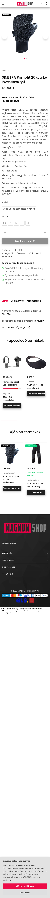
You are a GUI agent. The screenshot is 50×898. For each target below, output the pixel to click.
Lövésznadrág (33, 480)
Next (45, 36)
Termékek (7, 256)
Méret (5, 216)
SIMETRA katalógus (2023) (16, 327)
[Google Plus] (7, 574)
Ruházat (36, 253)
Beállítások (25, 893)
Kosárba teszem (23, 241)
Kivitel (5, 202)
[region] (25, 877)
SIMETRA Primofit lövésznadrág (35, 485)
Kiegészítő (7, 393)
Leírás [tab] (5, 300)
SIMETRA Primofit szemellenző (35, 386)
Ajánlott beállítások (25, 886)
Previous (4, 36)
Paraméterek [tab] (33, 300)
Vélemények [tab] (17, 300)
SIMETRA (6, 314)
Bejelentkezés (9, 543)
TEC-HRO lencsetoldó (8, 398)
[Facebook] (3, 574)
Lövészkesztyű (23, 253)
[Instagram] (11, 574)
